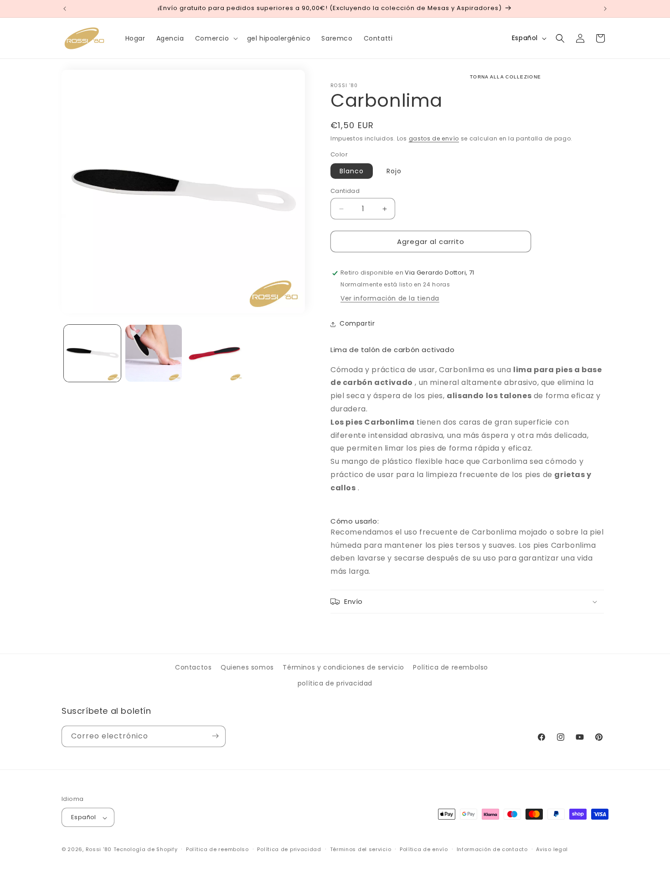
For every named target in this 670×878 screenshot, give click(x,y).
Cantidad (345, 191)
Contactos (193, 667)
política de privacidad (335, 683)
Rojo (394, 171)
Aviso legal (552, 849)
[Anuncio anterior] (65, 8)
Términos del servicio (361, 849)
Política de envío (424, 849)
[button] (216, 38)
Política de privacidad (289, 849)
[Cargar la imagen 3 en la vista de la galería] (214, 353)
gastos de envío (434, 138)
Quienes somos (247, 667)
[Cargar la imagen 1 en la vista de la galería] (92, 353)
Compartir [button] (357, 323)
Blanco (352, 171)
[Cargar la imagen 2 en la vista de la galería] (153, 353)
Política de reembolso (450, 667)
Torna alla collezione (505, 76)
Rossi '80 (99, 849)
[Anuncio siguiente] (605, 8)
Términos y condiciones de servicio (343, 667)
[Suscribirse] (215, 736)
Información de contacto (492, 849)
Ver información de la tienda (389, 298)
